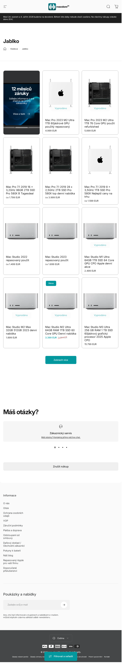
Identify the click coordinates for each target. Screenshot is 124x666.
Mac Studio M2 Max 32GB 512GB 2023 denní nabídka (21, 330)
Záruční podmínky (13, 525)
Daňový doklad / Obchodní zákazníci (14, 544)
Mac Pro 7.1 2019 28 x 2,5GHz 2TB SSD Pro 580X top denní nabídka (60, 190)
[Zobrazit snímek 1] (55, 447)
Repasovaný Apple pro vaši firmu (13, 561)
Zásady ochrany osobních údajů (42, 657)
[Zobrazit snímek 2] (59, 447)
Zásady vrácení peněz (20, 657)
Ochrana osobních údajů (13, 514)
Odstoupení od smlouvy (11, 536)
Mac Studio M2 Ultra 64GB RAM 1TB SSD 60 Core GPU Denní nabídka (60, 330)
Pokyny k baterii (12, 550)
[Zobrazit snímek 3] (63, 447)
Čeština (60, 638)
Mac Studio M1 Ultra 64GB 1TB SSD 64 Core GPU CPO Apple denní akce (99, 261)
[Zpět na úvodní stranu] (4, 49)
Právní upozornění (95, 657)
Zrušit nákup (61, 466)
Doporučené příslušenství (10, 569)
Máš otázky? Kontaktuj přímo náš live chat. (60, 437)
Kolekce (14, 49)
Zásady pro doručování (78, 657)
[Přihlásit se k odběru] (64, 605)
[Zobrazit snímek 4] (67, 447)
